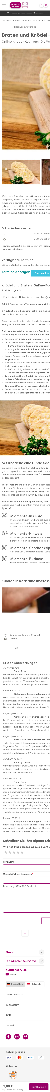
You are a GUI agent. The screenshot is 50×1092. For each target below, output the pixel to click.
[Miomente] (25, 5)
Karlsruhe (6, 20)
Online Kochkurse (22, 20)
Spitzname (8, 862)
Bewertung (8, 886)
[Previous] (5, 169)
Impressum (12, 1004)
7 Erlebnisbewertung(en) (24, 27)
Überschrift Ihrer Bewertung (17, 874)
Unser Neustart (15, 994)
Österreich (36, 984)
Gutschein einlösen (15, 5)
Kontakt (13, 974)
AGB (8, 1015)
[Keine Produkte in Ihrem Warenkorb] (46, 5)
